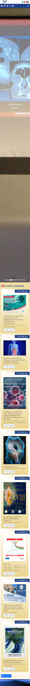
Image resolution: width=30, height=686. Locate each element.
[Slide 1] (7, 280)
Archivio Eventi (7, 676)
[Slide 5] (23, 280)
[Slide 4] (19, 280)
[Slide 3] (15, 280)
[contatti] (1, 6)
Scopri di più (8, 330)
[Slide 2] (11, 280)
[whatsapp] (11, 6)
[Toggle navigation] (28, 6)
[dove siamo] (5, 6)
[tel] (8, 6)
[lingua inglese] (27, 1)
